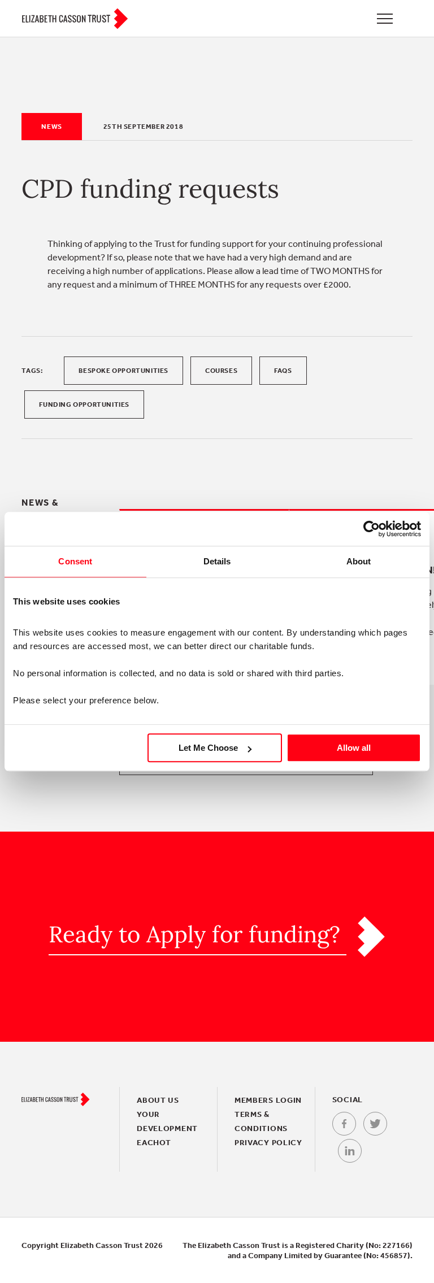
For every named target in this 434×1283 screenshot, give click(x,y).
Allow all (354, 748)
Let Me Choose (208, 748)
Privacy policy (268, 1142)
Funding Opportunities (84, 404)
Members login (268, 1100)
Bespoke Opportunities (123, 370)
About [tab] (358, 561)
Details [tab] (217, 561)
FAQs (283, 370)
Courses (221, 370)
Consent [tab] (75, 561)
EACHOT (154, 1142)
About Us (158, 1100)
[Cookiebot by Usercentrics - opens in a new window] (371, 528)
